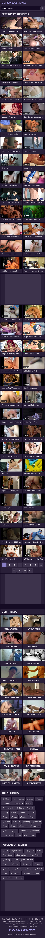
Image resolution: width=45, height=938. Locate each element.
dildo (7, 831)
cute (37, 873)
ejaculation (9, 835)
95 (25, 570)
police (24, 817)
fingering (8, 869)
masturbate (22, 855)
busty (24, 831)
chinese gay (19, 799)
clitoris (21, 808)
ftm (14, 812)
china (31, 799)
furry (6, 812)
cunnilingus (30, 835)
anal (6, 850)
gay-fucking (36, 855)
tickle (15, 817)
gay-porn (30, 850)
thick (6, 873)
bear (29, 803)
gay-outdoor (17, 850)
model (17, 822)
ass (34, 812)
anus (15, 831)
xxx (33, 817)
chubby (31, 808)
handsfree (36, 826)
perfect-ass (9, 878)
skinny (19, 869)
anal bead (35, 831)
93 (14, 570)
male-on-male (28, 860)
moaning (16, 873)
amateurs (27, 864)
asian (40, 799)
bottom (7, 822)
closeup (7, 860)
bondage (24, 812)
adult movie (9, 808)
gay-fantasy (9, 855)
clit (6, 826)
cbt (16, 860)
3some (7, 803)
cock (6, 817)
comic (14, 826)
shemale (40, 869)
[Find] (42, 8)
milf (40, 850)
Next (30, 570)
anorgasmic (19, 803)
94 (19, 570)
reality (7, 864)
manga (29, 869)
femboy (27, 873)
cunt (19, 835)
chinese (7, 799)
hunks (17, 864)
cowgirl (20, 878)
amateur (38, 822)
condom (24, 826)
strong (27, 822)
